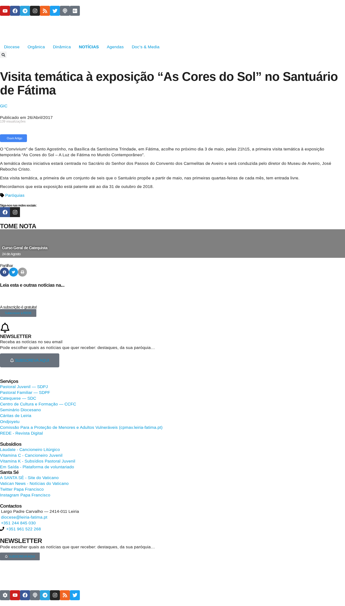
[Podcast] (65, 11)
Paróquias (15, 195)
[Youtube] (5, 11)
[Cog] (5, 595)
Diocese (12, 46)
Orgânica (36, 46)
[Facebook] (15, 11)
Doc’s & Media (146, 46)
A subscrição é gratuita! (18, 307)
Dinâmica (62, 46)
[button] (3, 54)
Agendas (115, 46)
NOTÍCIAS (89, 46)
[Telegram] (25, 11)
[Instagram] (35, 11)
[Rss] (45, 11)
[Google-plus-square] (75, 11)
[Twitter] (55, 11)
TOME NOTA (18, 226)
